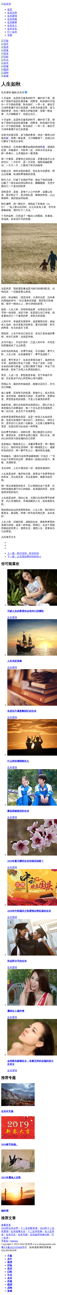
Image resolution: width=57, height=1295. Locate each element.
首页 (9, 9)
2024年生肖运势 (9, 1228)
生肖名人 (12, 25)
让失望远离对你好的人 (24, 556)
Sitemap (14, 1241)
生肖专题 (23, 1234)
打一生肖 (12, 32)
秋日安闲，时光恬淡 (23, 553)
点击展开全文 (8, 537)
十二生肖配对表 (29, 1228)
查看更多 (6, 1225)
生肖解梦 (12, 22)
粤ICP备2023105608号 (12, 1247)
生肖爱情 (12, 16)
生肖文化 (12, 28)
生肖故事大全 (18, 1231)
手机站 (5, 1241)
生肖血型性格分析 (39, 1234)
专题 (9, 35)
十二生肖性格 (35, 1231)
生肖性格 (12, 19)
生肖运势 (12, 12)
